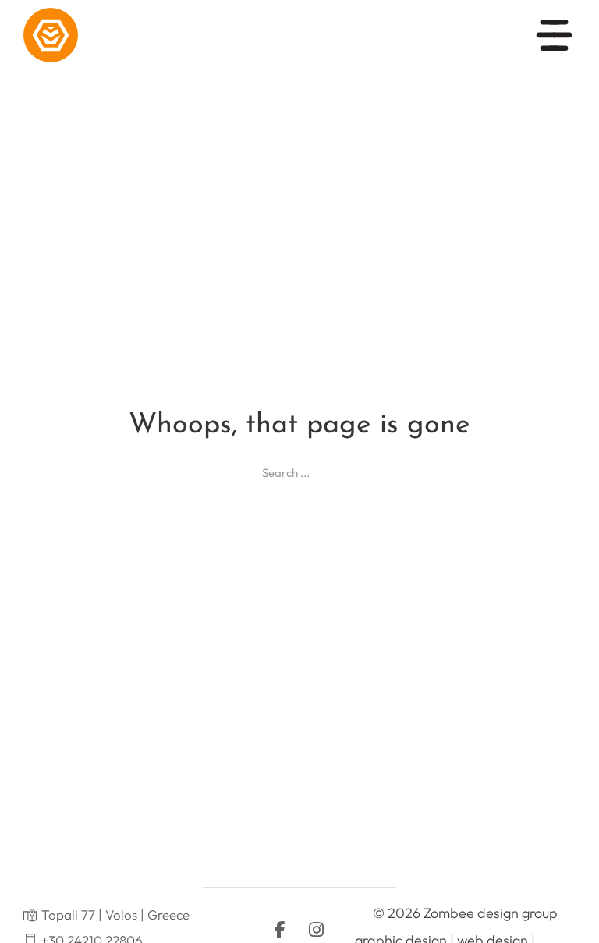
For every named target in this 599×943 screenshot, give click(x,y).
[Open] (554, 35)
